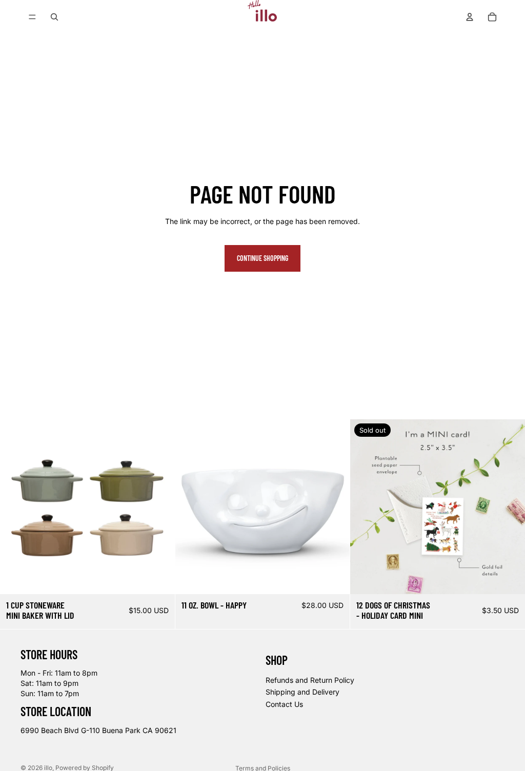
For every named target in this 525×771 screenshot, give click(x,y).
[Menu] (32, 17)
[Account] (469, 17)
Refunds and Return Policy (310, 679)
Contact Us (284, 704)
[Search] (54, 17)
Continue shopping (262, 258)
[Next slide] (159, 507)
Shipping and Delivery (302, 691)
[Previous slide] (15, 507)
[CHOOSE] (159, 578)
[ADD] (334, 578)
